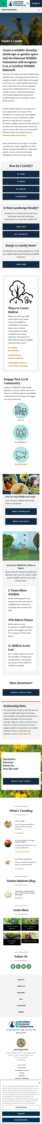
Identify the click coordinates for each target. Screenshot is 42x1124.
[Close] (39, 1083)
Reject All (21, 1114)
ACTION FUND (21, 1005)
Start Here (21, 264)
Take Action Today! (22, 852)
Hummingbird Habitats (17, 363)
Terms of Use (22, 1065)
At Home (21, 174)
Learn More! (19, 833)
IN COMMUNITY (21, 442)
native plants (20, 135)
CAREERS (21, 1012)
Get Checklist (21, 234)
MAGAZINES (21, 992)
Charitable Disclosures (22, 1070)
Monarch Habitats (15, 358)
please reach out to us (21, 734)
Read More (19, 898)
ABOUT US (21, 980)
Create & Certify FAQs (21, 692)
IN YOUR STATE (21, 464)
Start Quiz (21, 227)
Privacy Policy (22, 1067)
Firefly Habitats (14, 355)
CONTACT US (21, 986)
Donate (36, 3)
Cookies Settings (21, 1107)
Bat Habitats (13, 351)
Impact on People (21, 521)
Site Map (21, 1073)
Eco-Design (12, 348)
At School (21, 189)
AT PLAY (21, 420)
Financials (22, 1075)
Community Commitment (22, 1078)
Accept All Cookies (21, 1120)
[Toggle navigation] (3, 3)
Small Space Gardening (18, 366)
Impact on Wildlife (21, 511)
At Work (21, 182)
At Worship (21, 197)
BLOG (21, 999)
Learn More (21, 1060)
